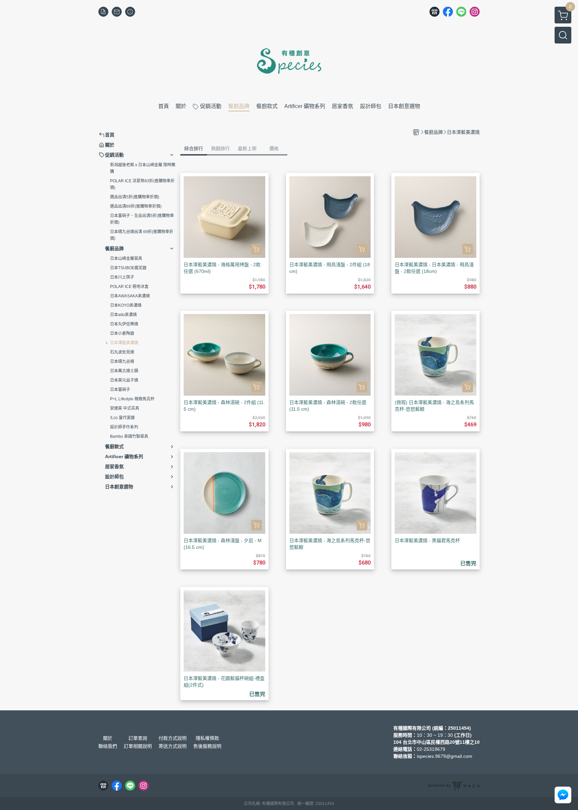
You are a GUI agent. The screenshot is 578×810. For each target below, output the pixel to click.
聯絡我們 (107, 746)
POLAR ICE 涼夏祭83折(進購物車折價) (142, 184)
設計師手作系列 (124, 427)
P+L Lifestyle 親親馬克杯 (132, 399)
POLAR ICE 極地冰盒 (129, 286)
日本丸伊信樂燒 (124, 324)
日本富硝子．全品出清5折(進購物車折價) (142, 219)
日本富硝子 (120, 389)
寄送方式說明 (173, 746)
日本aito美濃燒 (123, 314)
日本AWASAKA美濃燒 (130, 296)
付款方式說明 (173, 738)
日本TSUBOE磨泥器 (128, 268)
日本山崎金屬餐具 (126, 258)
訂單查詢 (137, 738)
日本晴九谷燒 (122, 361)
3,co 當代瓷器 (122, 417)
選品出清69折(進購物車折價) (136, 206)
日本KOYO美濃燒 (125, 305)
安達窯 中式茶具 (124, 408)
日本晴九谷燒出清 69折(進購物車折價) (141, 235)
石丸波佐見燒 (122, 352)
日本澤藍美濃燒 (124, 342)
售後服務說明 (207, 746)
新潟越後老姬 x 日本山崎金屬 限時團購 (142, 168)
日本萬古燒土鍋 (124, 371)
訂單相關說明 (138, 746)
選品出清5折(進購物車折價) (134, 197)
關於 (107, 738)
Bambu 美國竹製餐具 (129, 436)
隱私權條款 (207, 738)
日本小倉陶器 (122, 333)
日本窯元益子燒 (124, 380)
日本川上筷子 (122, 277)
